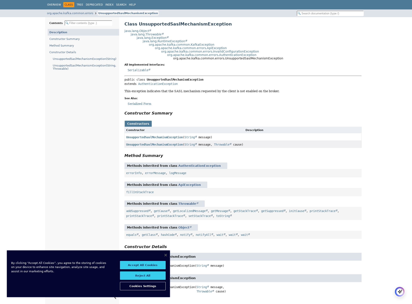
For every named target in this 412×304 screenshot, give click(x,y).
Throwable (221, 144)
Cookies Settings (142, 286)
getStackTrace (244, 211)
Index (109, 4)
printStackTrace (322, 211)
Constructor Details (62, 52)
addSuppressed (137, 211)
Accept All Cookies (143, 265)
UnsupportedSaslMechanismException (128, 13)
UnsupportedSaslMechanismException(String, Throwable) (84, 67)
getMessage (219, 211)
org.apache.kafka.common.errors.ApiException (191, 48)
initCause (296, 211)
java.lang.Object (136, 31)
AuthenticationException (158, 84)
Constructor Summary (64, 39)
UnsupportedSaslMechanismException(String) (84, 58)
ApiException (189, 185)
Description (58, 32)
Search (121, 4)
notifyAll (203, 234)
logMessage (177, 173)
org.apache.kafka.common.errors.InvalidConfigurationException (210, 51)
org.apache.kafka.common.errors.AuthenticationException (211, 55)
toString (223, 216)
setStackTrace (199, 216)
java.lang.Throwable (146, 34)
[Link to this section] (175, 113)
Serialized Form (139, 103)
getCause (161, 211)
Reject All (142, 275)
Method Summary (61, 45)
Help (132, 4)
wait (220, 234)
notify (185, 234)
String (190, 137)
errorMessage (155, 173)
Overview (54, 4)
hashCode (168, 234)
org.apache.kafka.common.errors (70, 13)
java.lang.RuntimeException (164, 41)
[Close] (165, 255)
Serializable (138, 70)
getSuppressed (272, 211)
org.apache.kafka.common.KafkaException (181, 44)
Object (183, 227)
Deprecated (94, 4)
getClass (149, 234)
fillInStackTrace (140, 192)
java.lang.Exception (152, 37)
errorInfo (134, 173)
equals (131, 234)
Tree (80, 4)
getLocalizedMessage (189, 211)
